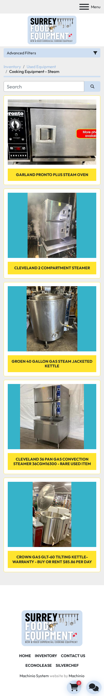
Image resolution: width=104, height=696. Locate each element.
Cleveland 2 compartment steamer (52, 267)
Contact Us (73, 655)
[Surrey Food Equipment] (52, 627)
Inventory (46, 655)
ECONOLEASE (38, 665)
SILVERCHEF (67, 665)
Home (25, 655)
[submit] (92, 86)
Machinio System (34, 675)
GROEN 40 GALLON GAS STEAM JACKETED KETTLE (52, 363)
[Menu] (84, 7)
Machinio (76, 675)
